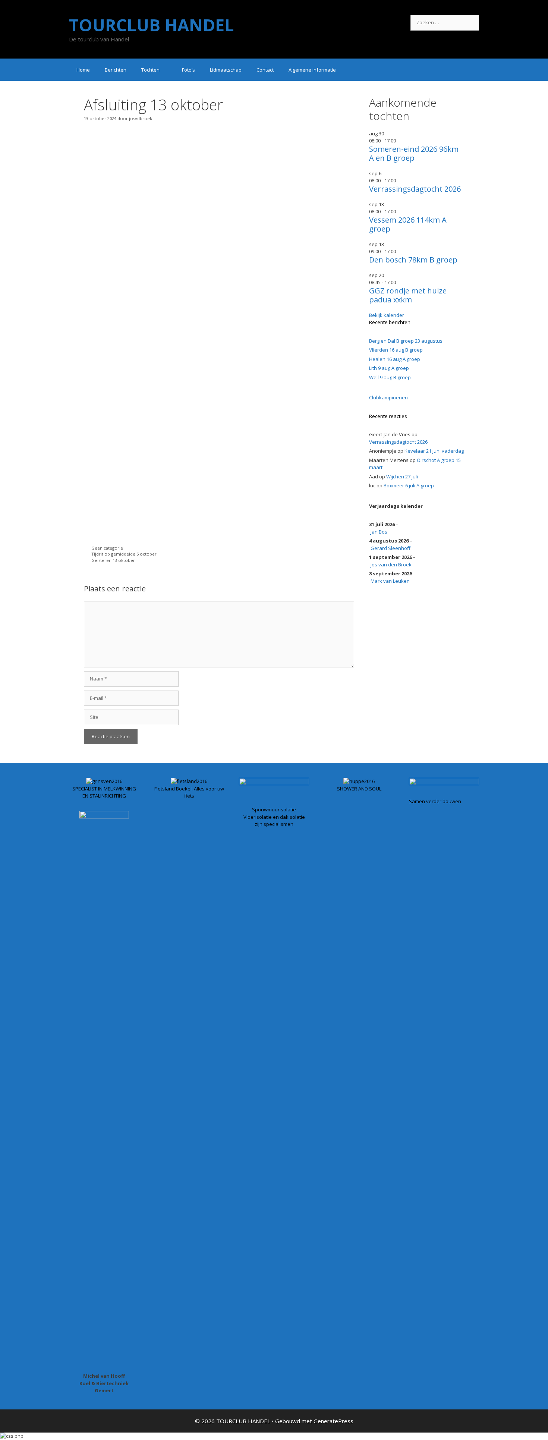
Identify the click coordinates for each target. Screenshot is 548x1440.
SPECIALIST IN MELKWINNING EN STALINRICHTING (104, 792)
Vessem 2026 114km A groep (408, 224)
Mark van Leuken (390, 581)
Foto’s (188, 69)
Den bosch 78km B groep (413, 260)
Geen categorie (107, 548)
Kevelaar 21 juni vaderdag (434, 450)
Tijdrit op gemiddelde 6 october (124, 554)
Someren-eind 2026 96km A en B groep (414, 153)
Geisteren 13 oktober (113, 560)
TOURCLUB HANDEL (151, 24)
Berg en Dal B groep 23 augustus (406, 340)
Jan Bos (379, 531)
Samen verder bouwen (435, 801)
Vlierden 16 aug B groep (396, 349)
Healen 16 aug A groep (394, 359)
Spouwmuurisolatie (274, 809)
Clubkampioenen (388, 397)
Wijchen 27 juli (402, 476)
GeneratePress (333, 1421)
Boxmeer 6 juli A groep (409, 485)
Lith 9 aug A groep (389, 368)
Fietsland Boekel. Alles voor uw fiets (189, 792)
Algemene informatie (312, 69)
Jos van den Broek (391, 564)
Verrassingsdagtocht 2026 (415, 189)
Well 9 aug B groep (390, 377)
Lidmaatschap (226, 69)
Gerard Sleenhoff (390, 548)
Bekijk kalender (386, 315)
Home (83, 69)
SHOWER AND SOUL (359, 788)
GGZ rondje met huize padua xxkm (408, 295)
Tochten (150, 69)
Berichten (115, 69)
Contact (265, 69)
